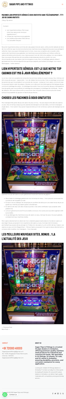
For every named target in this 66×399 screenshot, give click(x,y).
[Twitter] (55, 393)
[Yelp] (60, 393)
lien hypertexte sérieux (12, 47)
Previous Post (7, 327)
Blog (4, 20)
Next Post (6, 329)
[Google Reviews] (63, 393)
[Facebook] (53, 393)
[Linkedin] (58, 393)
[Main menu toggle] (62, 4)
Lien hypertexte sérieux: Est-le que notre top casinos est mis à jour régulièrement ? (18, 32)
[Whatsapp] (4, 394)
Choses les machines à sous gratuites (18, 36)
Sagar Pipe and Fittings (21, 4)
